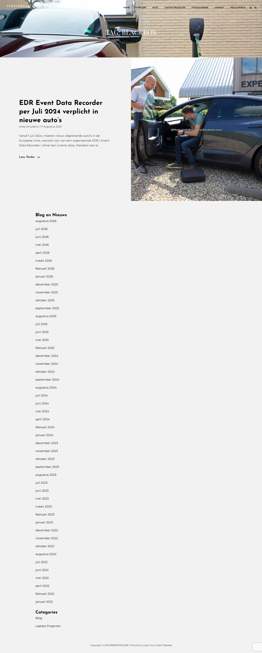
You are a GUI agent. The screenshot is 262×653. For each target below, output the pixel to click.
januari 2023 (44, 522)
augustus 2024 (46, 387)
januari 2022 (44, 601)
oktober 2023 (44, 459)
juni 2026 (42, 236)
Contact (219, 7)
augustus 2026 (45, 221)
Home (126, 7)
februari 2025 (44, 348)
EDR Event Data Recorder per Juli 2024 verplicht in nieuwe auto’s (60, 112)
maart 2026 (43, 260)
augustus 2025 (45, 316)
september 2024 (47, 379)
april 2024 (42, 419)
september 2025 (47, 308)
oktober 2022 (44, 546)
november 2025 (46, 292)
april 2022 (42, 585)
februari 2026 (44, 268)
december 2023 (46, 443)
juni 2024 (42, 403)
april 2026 (42, 252)
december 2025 (46, 284)
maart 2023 (43, 506)
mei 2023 (42, 498)
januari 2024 (44, 435)
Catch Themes (164, 645)
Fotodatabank (200, 7)
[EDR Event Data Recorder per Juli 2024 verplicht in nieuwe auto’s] (196, 129)
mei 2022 (42, 578)
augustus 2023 (45, 474)
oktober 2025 (44, 300)
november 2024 (46, 363)
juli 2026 (41, 229)
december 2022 (46, 530)
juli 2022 (41, 562)
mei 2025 (42, 340)
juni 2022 (42, 570)
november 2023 (46, 451)
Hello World (237, 7)
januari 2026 (44, 276)
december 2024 (46, 355)
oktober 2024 (45, 371)
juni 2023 (42, 490)
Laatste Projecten (175, 7)
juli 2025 (41, 324)
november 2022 (46, 538)
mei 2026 (42, 244)
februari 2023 (44, 514)
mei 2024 (42, 411)
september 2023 (47, 467)
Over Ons (141, 7)
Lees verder (29, 157)
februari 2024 (45, 427)
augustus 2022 (45, 554)
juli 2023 (41, 482)
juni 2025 (42, 332)
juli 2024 (41, 395)
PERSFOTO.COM (21, 6)
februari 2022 (44, 593)
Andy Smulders (28, 126)
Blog (155, 7)
